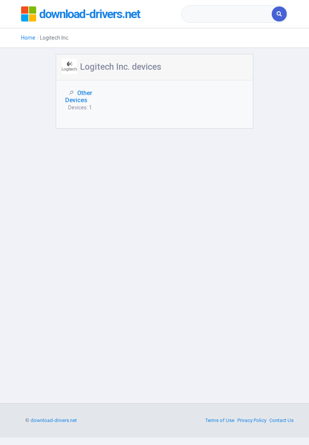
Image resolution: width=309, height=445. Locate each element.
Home (28, 38)
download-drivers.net (89, 14)
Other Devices (78, 96)
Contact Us (281, 420)
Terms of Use (219, 420)
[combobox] (227, 13)
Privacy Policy (251, 420)
